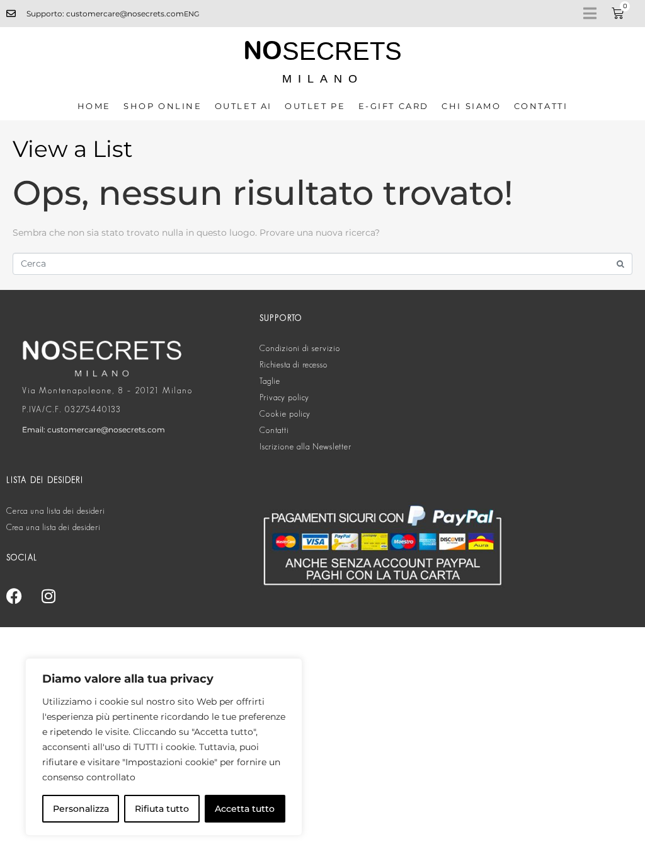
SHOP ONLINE (162, 106)
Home (94, 106)
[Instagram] (48, 595)
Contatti (541, 106)
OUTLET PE (315, 106)
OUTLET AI (243, 106)
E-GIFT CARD (394, 106)
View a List (73, 149)
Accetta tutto (245, 808)
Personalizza (81, 808)
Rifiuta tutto (162, 808)
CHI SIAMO (471, 106)
